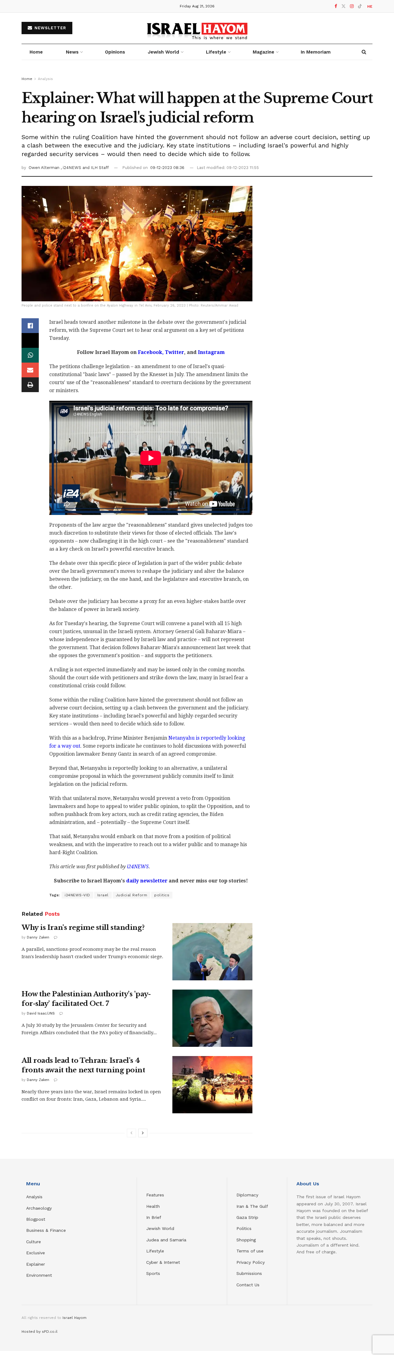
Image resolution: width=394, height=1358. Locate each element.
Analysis (45, 79)
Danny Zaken (38, 937)
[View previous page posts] (131, 1133)
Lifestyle (155, 1250)
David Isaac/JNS (41, 1013)
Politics (243, 1228)
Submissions (249, 1273)
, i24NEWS (71, 167)
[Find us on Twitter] (343, 6)
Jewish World (160, 1228)
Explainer (35, 1264)
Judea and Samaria (166, 1239)
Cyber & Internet (163, 1262)
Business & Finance (46, 1230)
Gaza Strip (247, 1217)
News (72, 52)
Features (155, 1194)
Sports (153, 1273)
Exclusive (35, 1252)
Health (153, 1206)
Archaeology (39, 1208)
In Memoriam (316, 52)
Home (36, 52)
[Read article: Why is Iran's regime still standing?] (212, 951)
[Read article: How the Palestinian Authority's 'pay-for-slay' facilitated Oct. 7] (212, 1018)
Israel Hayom (74, 1318)
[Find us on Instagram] (352, 6)
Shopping (246, 1239)
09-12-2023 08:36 (167, 167)
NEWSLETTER (49, 28)
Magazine (263, 52)
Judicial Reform (131, 895)
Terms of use (249, 1250)
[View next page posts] (142, 1133)
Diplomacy (248, 1194)
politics (161, 895)
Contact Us (247, 1284)
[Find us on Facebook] (336, 6)
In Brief (153, 1217)
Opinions (115, 52)
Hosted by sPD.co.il (40, 1331)
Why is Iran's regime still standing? (83, 927)
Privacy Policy (250, 1262)
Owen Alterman (45, 167)
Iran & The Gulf (252, 1206)
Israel (103, 895)
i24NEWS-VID (77, 895)
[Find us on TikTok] (360, 6)
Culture (33, 1241)
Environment (39, 1275)
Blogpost (35, 1219)
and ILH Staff (95, 167)
